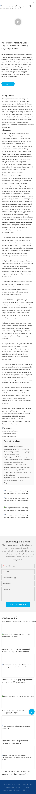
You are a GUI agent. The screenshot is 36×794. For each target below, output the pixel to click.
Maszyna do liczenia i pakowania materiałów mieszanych (15, 742)
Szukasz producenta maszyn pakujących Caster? (13, 711)
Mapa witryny (28, 790)
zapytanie (8, 84)
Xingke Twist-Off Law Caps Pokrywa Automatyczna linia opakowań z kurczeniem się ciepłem (16, 772)
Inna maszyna (6, 621)
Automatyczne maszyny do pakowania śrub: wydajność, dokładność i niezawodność (17, 681)
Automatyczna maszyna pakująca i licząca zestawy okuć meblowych (16, 650)
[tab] (18, 92)
